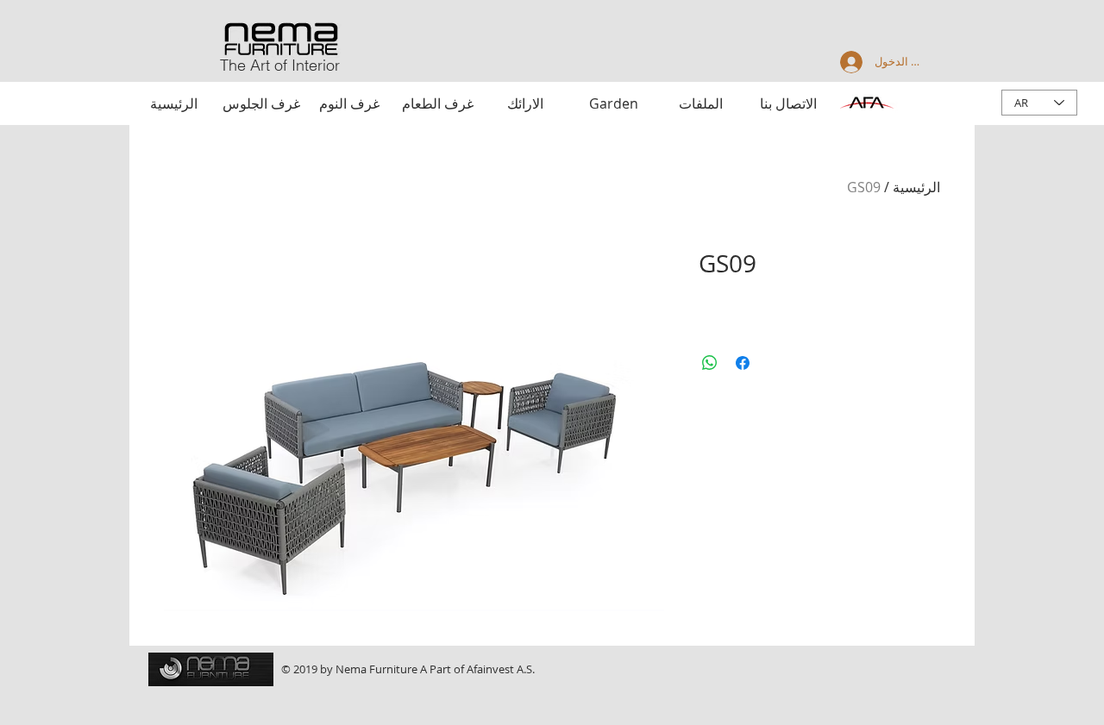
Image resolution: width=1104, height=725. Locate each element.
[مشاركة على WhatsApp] (709, 363)
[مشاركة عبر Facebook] (742, 363)
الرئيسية (916, 187)
